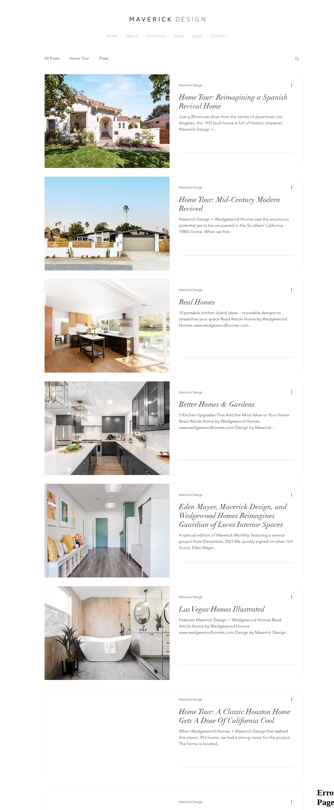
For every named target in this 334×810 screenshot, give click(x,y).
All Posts (51, 58)
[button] (297, 59)
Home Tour (79, 58)
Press (103, 58)
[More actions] (293, 85)
